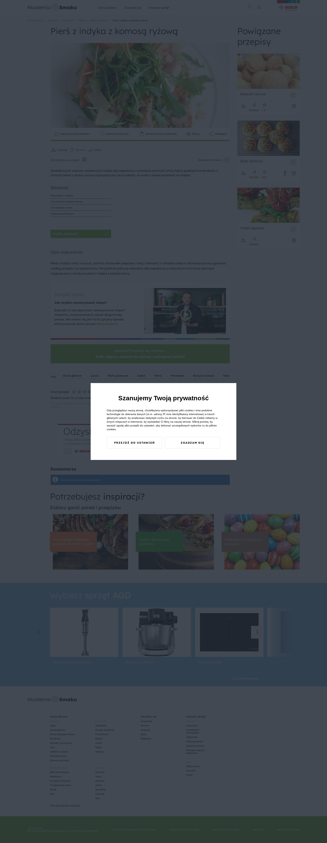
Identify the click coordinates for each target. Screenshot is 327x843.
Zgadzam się (192, 442)
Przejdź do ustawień (134, 442)
